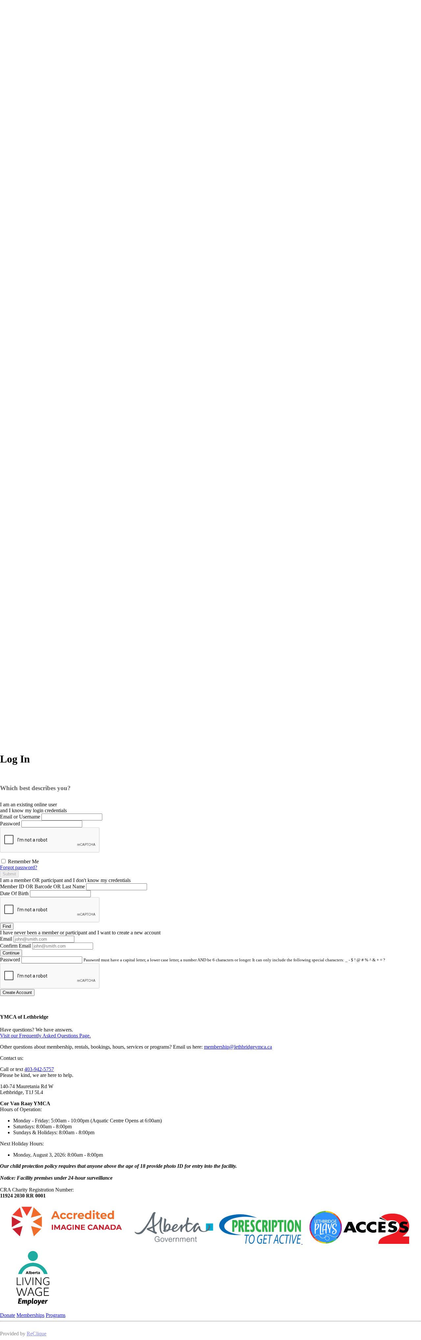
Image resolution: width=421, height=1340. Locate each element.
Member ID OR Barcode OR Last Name (42, 886)
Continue (11, 953)
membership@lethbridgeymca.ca (238, 1047)
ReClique (36, 1333)
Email (6, 939)
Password (10, 823)
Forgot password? (18, 867)
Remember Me (23, 861)
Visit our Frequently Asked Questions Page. (45, 1035)
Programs (55, 1315)
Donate (7, 1315)
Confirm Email (15, 946)
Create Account (17, 992)
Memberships (30, 1315)
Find (7, 926)
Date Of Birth (14, 893)
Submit (9, 873)
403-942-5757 (39, 1069)
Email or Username (20, 816)
